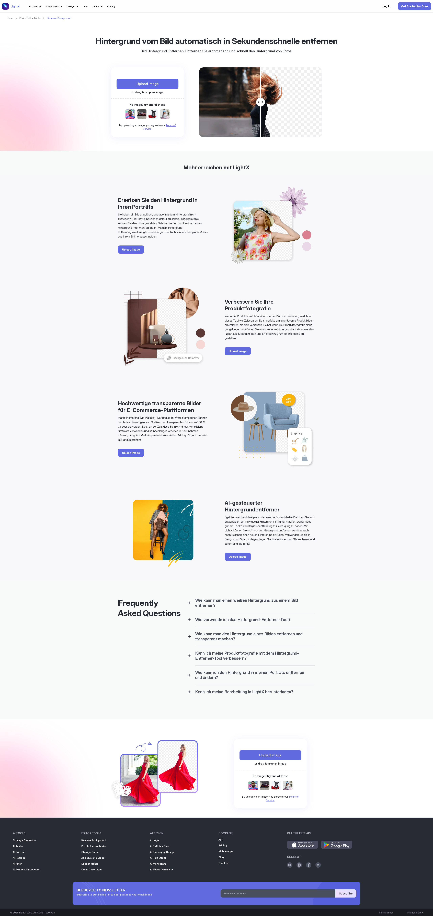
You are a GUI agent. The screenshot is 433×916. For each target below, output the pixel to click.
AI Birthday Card (159, 846)
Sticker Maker (89, 863)
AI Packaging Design (162, 852)
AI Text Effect (158, 857)
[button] (35, 5)
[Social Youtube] (289, 865)
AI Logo (154, 840)
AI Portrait (19, 852)
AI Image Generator (24, 840)
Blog (221, 857)
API (220, 839)
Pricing (223, 845)
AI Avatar (18, 846)
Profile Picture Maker (94, 846)
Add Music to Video (93, 857)
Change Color (89, 852)
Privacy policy (415, 912)
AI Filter (17, 863)
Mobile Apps (226, 851)
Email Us (224, 863)
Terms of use (386, 912)
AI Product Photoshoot (26, 869)
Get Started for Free (414, 6)
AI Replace (19, 857)
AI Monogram (158, 863)
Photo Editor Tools (29, 18)
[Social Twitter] (318, 865)
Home (10, 18)
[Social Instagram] (299, 865)
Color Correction (91, 869)
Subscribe (346, 893)
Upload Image (147, 84)
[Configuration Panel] (189, 603)
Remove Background (93, 840)
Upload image (131, 249)
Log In (387, 6)
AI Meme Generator (161, 869)
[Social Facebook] (308, 865)
